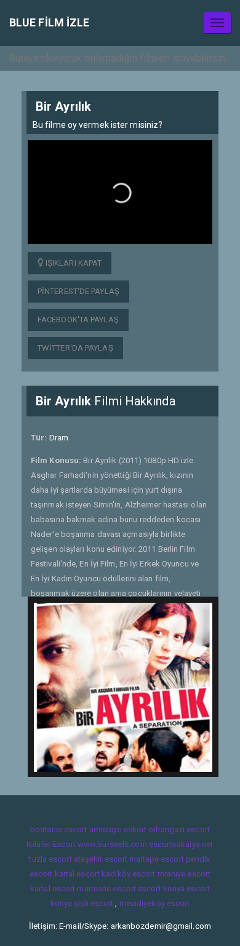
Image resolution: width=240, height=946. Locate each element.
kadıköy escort (128, 873)
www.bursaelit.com (112, 844)
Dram (58, 437)
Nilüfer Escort (50, 844)
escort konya (161, 888)
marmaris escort (106, 888)
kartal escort (77, 873)
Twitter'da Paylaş (75, 347)
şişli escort (93, 903)
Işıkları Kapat (73, 263)
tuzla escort (50, 859)
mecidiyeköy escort (154, 903)
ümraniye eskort (118, 829)
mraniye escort (184, 873)
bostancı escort (58, 829)
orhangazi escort (179, 829)
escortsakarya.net (181, 844)
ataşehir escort (101, 859)
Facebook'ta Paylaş (78, 319)
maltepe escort (156, 859)
